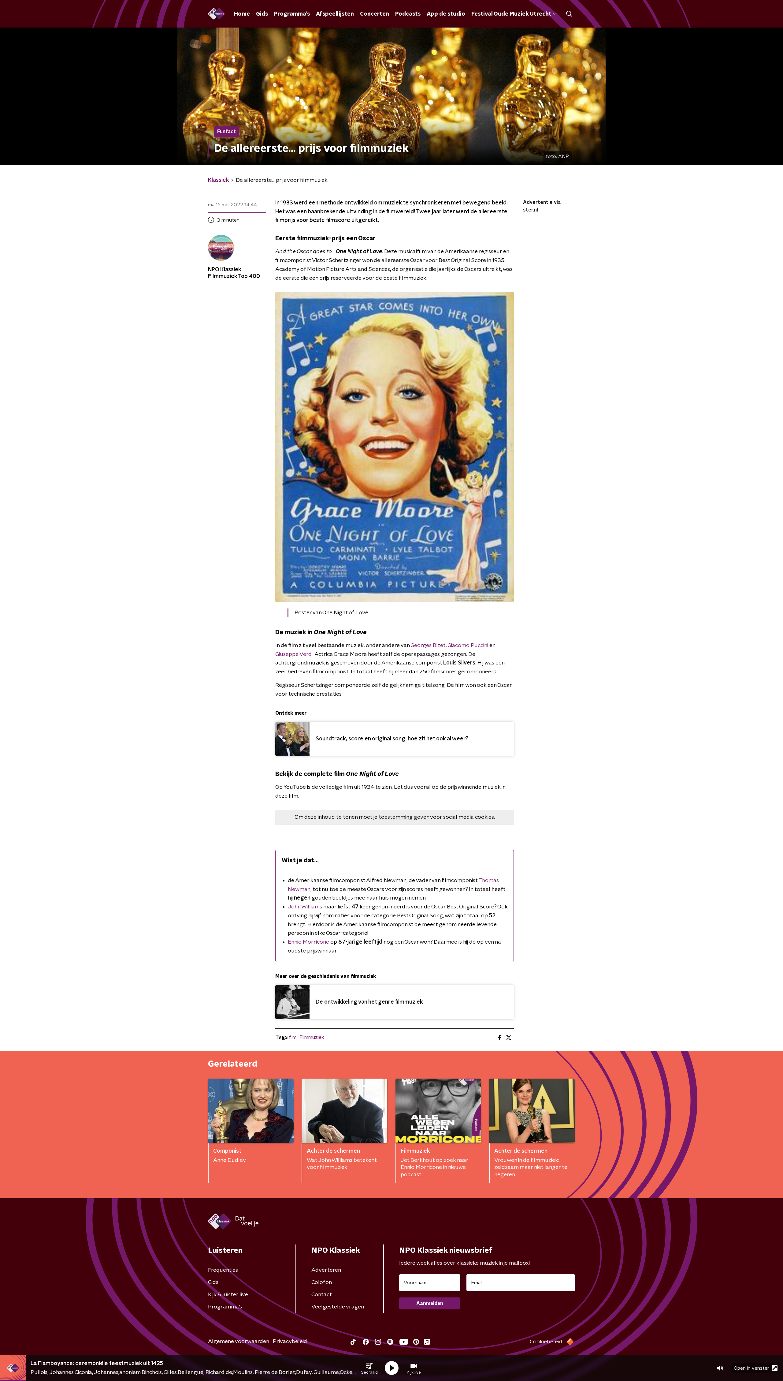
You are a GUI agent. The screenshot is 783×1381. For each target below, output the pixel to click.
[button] (369, 1368)
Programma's (292, 14)
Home (242, 14)
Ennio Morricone (308, 942)
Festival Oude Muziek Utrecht (511, 14)
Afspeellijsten (335, 14)
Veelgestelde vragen (337, 1307)
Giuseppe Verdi (294, 654)
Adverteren (326, 1270)
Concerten (374, 14)
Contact (321, 1294)
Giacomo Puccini (467, 645)
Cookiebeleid (546, 1342)
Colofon (321, 1282)
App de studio (446, 14)
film (292, 1037)
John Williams (305, 907)
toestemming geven (404, 817)
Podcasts (408, 14)
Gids (262, 14)
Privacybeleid (290, 1341)
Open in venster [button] (751, 1368)
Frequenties (223, 1270)
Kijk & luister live (228, 1294)
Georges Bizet (428, 645)
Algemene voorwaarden (238, 1341)
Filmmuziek (311, 1037)
